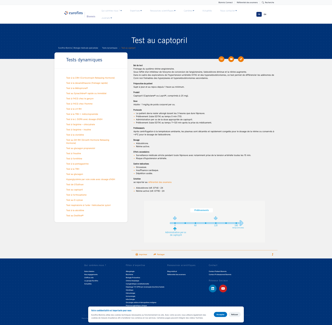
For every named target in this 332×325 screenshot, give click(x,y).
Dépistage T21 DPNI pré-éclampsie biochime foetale (145, 287)
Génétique (129, 290)
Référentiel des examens (247, 2)
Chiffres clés (89, 278)
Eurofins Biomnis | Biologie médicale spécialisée (78, 48)
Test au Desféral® (75, 215)
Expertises (135, 10)
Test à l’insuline (73, 153)
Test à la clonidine (75, 134)
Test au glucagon (74, 174)
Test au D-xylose (74, 200)
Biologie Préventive (133, 278)
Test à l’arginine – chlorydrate (80, 124)
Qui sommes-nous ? (95, 265)
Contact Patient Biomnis (217, 271)
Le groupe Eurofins (91, 281)
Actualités (207, 10)
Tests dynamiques (109, 48)
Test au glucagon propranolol (80, 148)
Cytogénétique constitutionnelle (137, 284)
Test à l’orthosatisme (76, 194)
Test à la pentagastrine (77, 163)
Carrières (188, 10)
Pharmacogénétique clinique (136, 305)
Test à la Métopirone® (77, 88)
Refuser (234, 314)
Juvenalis (105, 18)
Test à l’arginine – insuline (78, 129)
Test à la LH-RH (74, 109)
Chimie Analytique (132, 281)
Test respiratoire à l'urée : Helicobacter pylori (88, 205)
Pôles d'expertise (135, 265)
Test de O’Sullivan (75, 184)
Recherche (269, 2)
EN (265, 14)
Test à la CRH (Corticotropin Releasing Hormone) (90, 77)
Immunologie (130, 296)
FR (259, 14)
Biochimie (129, 274)
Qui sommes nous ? (110, 10)
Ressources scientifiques (162, 10)
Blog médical (172, 271)
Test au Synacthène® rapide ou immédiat (86, 93)
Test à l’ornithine (74, 158)
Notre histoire (89, 271)
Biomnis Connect (226, 2)
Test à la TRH (72, 169)
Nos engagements (91, 274)
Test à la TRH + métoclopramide (82, 114)
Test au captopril (74, 189)
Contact (213, 265)
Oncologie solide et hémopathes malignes (141, 302)
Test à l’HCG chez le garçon (80, 98)
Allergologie (130, 271)
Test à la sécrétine (75, 210)
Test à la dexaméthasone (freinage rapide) (87, 83)
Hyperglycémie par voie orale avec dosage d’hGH (90, 179)
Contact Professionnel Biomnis (220, 274)
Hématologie (130, 293)
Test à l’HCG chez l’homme (79, 103)
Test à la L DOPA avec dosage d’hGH (84, 119)
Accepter (220, 314)
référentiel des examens (160, 182)
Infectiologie (130, 299)
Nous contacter (227, 10)
